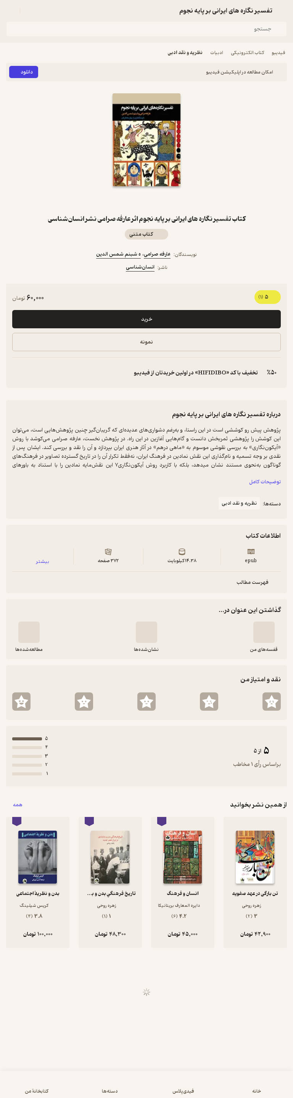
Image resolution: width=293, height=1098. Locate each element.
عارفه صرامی (157, 254)
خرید (146, 319)
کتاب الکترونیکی (247, 52)
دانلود (27, 72)
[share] (128, 200)
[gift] (146, 200)
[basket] (29, 11)
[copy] (18, 373)
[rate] (271, 701)
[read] (29, 632)
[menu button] (11, 11)
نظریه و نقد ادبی (185, 53)
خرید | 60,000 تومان (146, 1088)
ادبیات (216, 52)
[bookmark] (164, 200)
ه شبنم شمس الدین (118, 254)
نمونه (146, 342)
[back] (282, 11)
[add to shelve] (264, 632)
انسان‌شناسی (140, 267)
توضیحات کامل (265, 482)
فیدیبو (278, 52)
